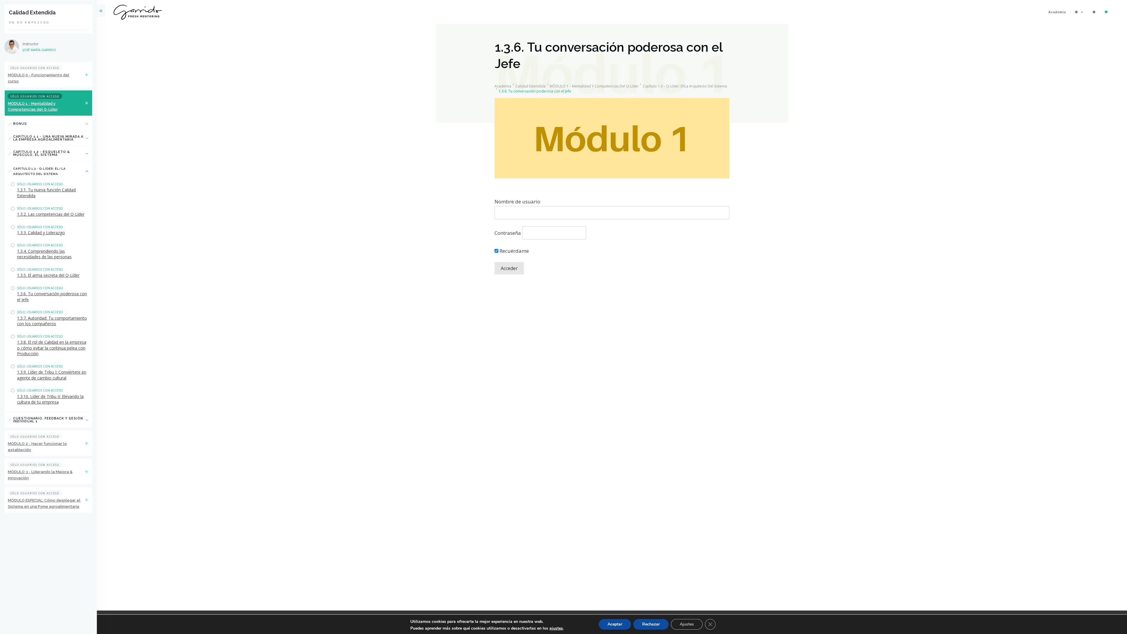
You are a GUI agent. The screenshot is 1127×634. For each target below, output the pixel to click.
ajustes (556, 628)
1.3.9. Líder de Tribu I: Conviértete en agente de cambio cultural (51, 375)
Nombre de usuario (517, 201)
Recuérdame (513, 250)
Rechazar (651, 624)
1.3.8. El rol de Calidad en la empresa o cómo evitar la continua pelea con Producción (51, 347)
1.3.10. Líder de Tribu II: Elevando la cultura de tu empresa (50, 399)
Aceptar (615, 624)
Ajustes (687, 624)
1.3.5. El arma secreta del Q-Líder (48, 275)
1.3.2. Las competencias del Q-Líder (51, 214)
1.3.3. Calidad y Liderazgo (41, 232)
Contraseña (508, 233)
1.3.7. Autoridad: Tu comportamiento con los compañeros (52, 321)
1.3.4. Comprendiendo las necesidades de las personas (44, 254)
